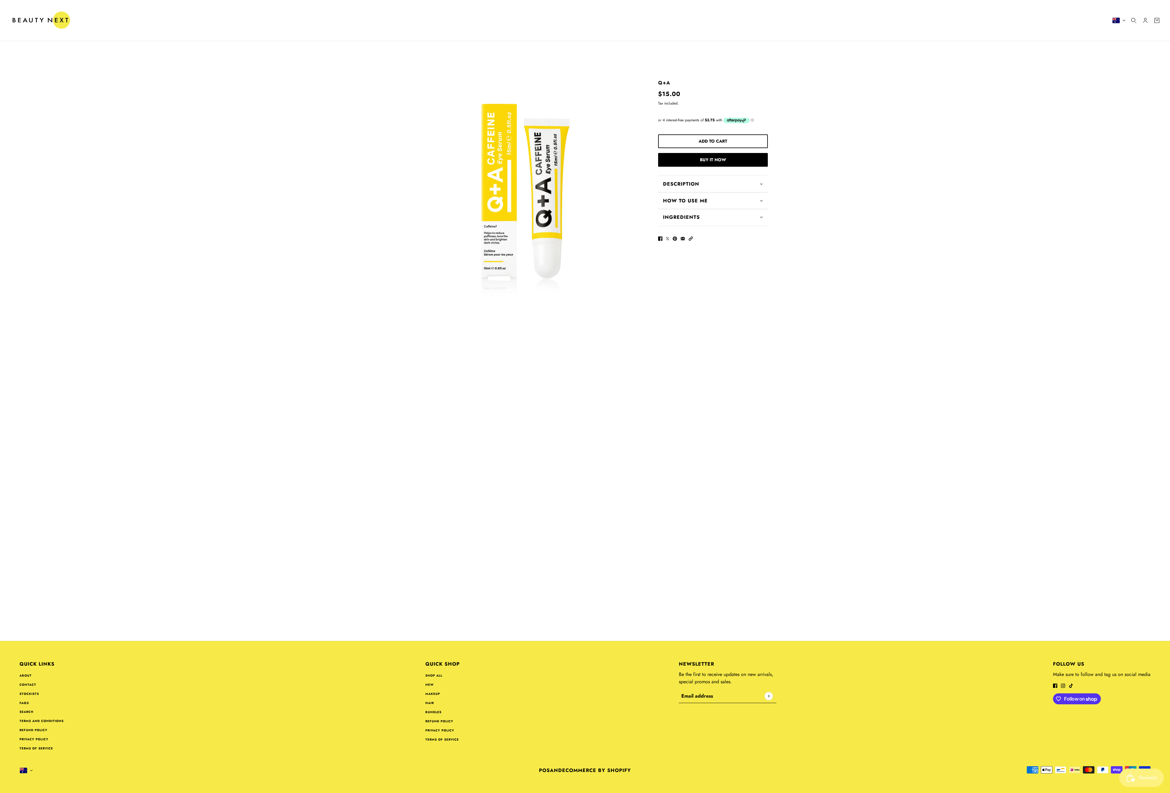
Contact (28, 684)
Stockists (29, 694)
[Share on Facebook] (660, 238)
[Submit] (768, 696)
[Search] (1133, 20)
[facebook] (1055, 685)
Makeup (432, 694)
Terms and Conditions (42, 721)
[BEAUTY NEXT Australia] (41, 20)
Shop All (433, 675)
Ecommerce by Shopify (596, 770)
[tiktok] (1071, 685)
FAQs (24, 703)
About (26, 675)
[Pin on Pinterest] (674, 238)
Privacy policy (34, 739)
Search (27, 711)
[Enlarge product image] (525, 186)
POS (544, 770)
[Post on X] (668, 238)
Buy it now (713, 160)
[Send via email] (682, 238)
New (429, 684)
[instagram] (1063, 685)
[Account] (1145, 20)
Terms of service (36, 748)
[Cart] (1157, 20)
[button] (690, 238)
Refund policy (34, 730)
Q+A (664, 82)
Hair (429, 703)
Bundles (433, 712)
